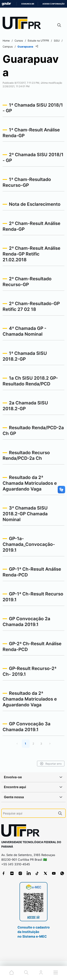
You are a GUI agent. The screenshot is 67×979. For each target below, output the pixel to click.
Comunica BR (27, 4)
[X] (45, 873)
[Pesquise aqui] (60, 813)
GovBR (6, 4)
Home (6, 40)
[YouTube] (54, 873)
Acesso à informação (53, 4)
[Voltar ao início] (21, 831)
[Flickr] (12, 873)
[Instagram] (20, 873)
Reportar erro (53, 763)
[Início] (23, 24)
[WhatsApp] (62, 873)
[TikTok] (37, 873)
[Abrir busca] (59, 25)
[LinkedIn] (28, 873)
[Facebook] (3, 873)
